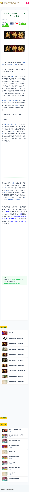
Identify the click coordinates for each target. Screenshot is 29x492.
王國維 (10, 100)
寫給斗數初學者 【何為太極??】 (16, 338)
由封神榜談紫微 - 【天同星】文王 (16, 343)
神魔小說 (6, 124)
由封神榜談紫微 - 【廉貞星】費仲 (16, 360)
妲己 (13, 183)
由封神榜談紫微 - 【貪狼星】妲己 (16, 376)
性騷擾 (7, 190)
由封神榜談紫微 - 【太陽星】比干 (16, 354)
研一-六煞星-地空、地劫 (14, 440)
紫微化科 (11, 333)
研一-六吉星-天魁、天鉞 (14, 467)
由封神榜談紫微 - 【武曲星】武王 (16, 349)
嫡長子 (11, 64)
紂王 (11, 76)
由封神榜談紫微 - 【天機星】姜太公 (17, 371)
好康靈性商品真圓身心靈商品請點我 (12, 283)
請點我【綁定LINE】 (17, 279)
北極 (18, 199)
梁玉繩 (17, 105)
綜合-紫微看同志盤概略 (14, 456)
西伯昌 (14, 131)
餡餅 (5, 192)
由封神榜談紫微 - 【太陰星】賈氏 (16, 381)
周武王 (16, 64)
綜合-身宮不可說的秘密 (14, 446)
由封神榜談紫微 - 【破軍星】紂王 (16, 365)
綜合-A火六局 (12, 451)
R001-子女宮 (12, 462)
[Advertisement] (14, 160)
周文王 (3, 64)
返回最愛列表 (11, 9)
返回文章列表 (4, 9)
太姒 (8, 64)
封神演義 (13, 124)
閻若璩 (15, 100)
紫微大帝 (10, 199)
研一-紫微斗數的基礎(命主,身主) (16, 435)
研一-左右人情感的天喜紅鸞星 (15, 429)
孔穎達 (4, 100)
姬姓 (24, 62)
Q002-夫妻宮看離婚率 (14, 478)
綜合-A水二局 (12, 473)
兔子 (7, 197)
